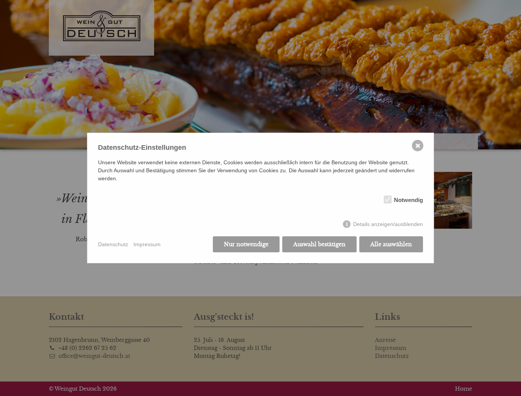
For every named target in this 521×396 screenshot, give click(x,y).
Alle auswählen (391, 244)
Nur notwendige (246, 244)
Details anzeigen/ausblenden (388, 224)
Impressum (147, 244)
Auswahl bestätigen (319, 244)
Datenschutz (113, 244)
